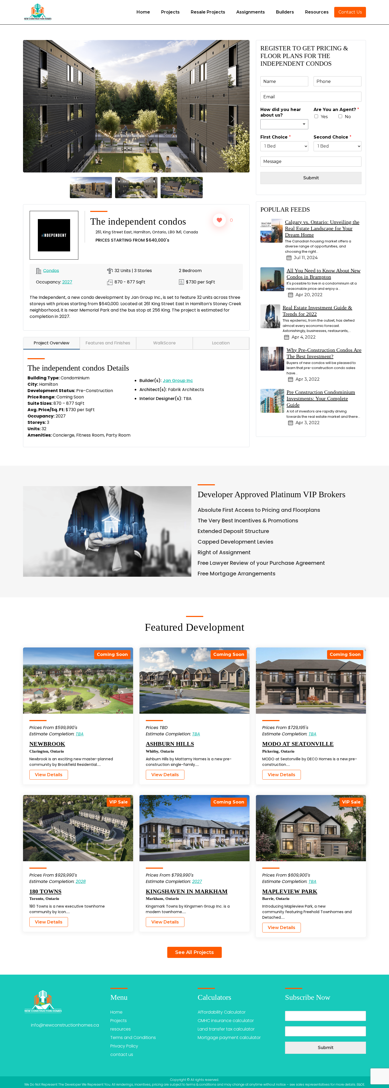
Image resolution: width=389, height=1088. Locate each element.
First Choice (275, 137)
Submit (311, 177)
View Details (48, 774)
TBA (80, 734)
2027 (67, 282)
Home (143, 12)
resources (120, 1029)
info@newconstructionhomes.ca (65, 1025)
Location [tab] (221, 343)
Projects (170, 12)
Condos (51, 270)
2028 (81, 881)
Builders (285, 12)
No (348, 116)
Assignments (250, 12)
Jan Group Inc (178, 381)
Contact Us (350, 12)
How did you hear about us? (280, 112)
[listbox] (284, 124)
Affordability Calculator (222, 1012)
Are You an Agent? (336, 109)
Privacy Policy (124, 1046)
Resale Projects (208, 12)
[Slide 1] (91, 187)
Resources (317, 12)
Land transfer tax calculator (226, 1029)
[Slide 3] (181, 187)
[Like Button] (219, 220)
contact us (121, 1054)
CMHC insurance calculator (226, 1021)
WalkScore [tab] (164, 343)
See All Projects (194, 952)
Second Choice (332, 137)
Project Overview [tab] (51, 343)
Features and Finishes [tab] (107, 343)
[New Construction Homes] (37, 12)
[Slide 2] (136, 187)
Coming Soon (112, 654)
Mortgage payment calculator (229, 1037)
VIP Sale (118, 802)
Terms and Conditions (133, 1037)
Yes (324, 116)
